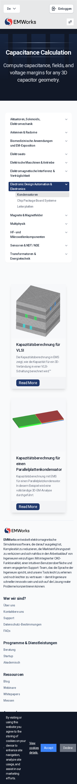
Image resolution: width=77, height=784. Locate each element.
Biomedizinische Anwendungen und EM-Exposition (31, 143)
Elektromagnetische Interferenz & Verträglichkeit (32, 173)
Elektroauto (17, 154)
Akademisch (11, 662)
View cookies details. (34, 748)
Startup (8, 656)
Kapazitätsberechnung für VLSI (38, 347)
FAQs (6, 631)
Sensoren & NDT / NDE (24, 245)
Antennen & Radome (23, 132)
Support (8, 618)
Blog (6, 681)
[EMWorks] (20, 22)
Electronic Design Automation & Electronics (31, 187)
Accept (48, 748)
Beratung (9, 649)
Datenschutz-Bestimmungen (22, 624)
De (8, 8)
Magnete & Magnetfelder (26, 215)
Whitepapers (11, 694)
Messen (8, 700)
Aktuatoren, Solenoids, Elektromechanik (25, 121)
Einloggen (65, 8)
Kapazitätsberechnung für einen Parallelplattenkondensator (39, 464)
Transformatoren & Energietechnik (23, 256)
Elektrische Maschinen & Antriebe (32, 162)
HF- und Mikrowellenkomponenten (27, 235)
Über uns (9, 605)
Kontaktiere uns (13, 611)
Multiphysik (17, 223)
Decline (68, 748)
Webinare (9, 687)
